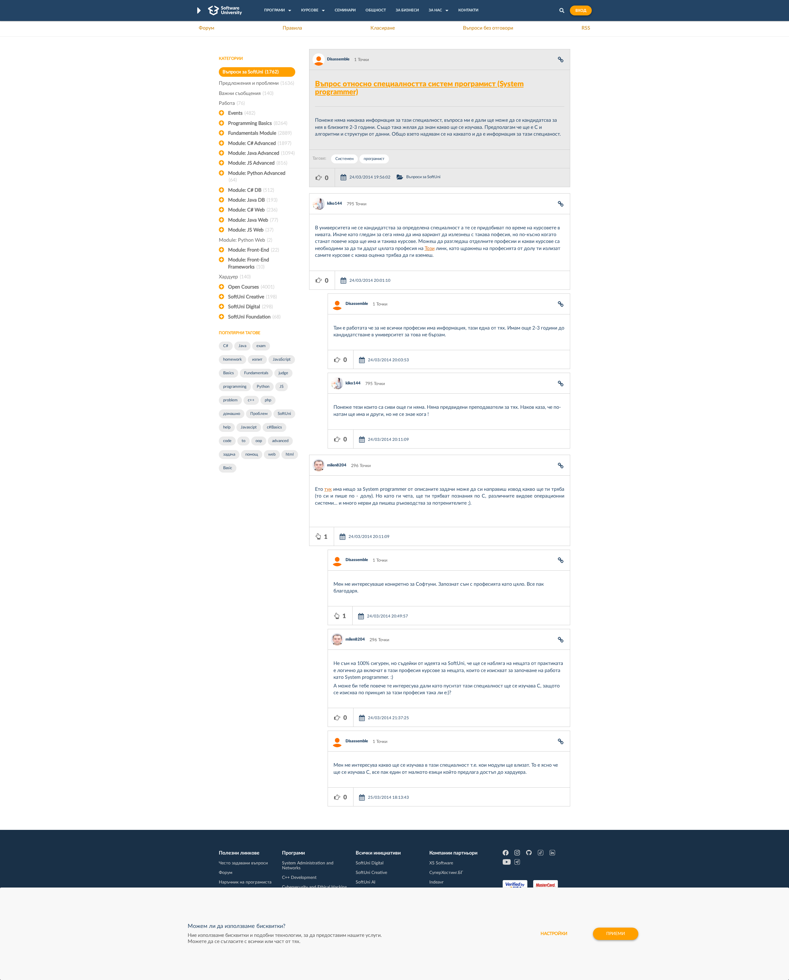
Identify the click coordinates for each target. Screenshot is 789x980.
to (243, 441)
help (227, 427)
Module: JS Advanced (257, 163)
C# (225, 346)
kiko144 (334, 204)
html (290, 455)
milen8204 (336, 465)
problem (230, 400)
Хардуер (235, 276)
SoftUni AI (365, 882)
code (227, 441)
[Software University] (225, 10)
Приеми (615, 934)
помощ (251, 455)
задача (229, 455)
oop (259, 441)
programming (235, 387)
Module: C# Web (252, 209)
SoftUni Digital (250, 306)
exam (261, 346)
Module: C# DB (251, 190)
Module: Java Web (253, 220)
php (268, 400)
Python (263, 387)
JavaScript (282, 360)
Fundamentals (256, 373)
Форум (206, 28)
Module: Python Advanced (256, 176)
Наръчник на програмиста (245, 882)
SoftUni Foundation (254, 316)
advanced (280, 441)
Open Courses (251, 287)
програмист (374, 159)
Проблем (259, 414)
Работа (232, 103)
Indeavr (436, 882)
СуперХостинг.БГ (446, 873)
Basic (227, 468)
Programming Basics (257, 123)
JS (282, 387)
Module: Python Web (245, 240)
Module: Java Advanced (261, 153)
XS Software (441, 863)
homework (232, 360)
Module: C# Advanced (259, 143)
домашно (231, 414)
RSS (586, 28)
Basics (228, 373)
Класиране (382, 28)
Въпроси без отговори (488, 28)
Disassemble (338, 59)
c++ (251, 400)
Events (241, 113)
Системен (344, 159)
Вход (580, 10)
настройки (554, 934)
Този (430, 248)
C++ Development (299, 877)
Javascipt (249, 427)
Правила (292, 28)
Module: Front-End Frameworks (248, 263)
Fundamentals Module (260, 133)
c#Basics (274, 427)
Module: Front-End (253, 250)
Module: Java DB (252, 200)
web (272, 455)
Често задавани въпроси (243, 863)
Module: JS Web (250, 230)
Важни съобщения (246, 93)
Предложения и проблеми (256, 83)
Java (242, 346)
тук (328, 489)
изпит (257, 360)
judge (283, 373)
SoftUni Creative (252, 296)
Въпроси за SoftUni (251, 72)
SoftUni (284, 414)
